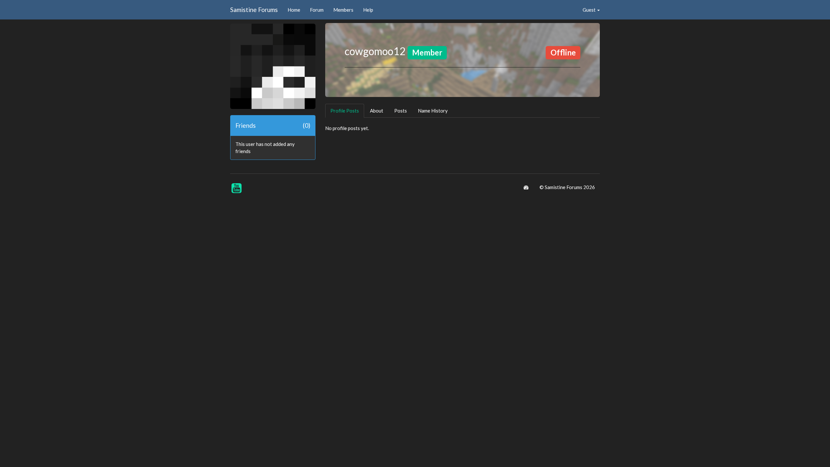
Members (343, 10)
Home (294, 10)
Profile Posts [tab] (344, 111)
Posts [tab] (400, 111)
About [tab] (376, 111)
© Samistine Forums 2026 (567, 187)
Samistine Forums (254, 9)
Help (368, 10)
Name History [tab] (433, 111)
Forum (317, 10)
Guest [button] (590, 10)
